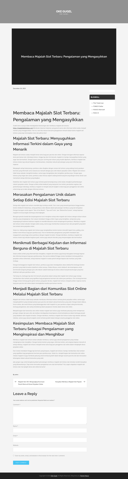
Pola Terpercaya (98, 103)
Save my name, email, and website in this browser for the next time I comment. (40, 455)
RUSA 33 (96, 113)
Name (15, 426)
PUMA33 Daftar (98, 106)
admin (16, 374)
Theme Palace (84, 476)
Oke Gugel (64, 11)
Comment (16, 404)
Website (15, 445)
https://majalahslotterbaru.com (23, 128)
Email (15, 436)
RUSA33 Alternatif (99, 109)
